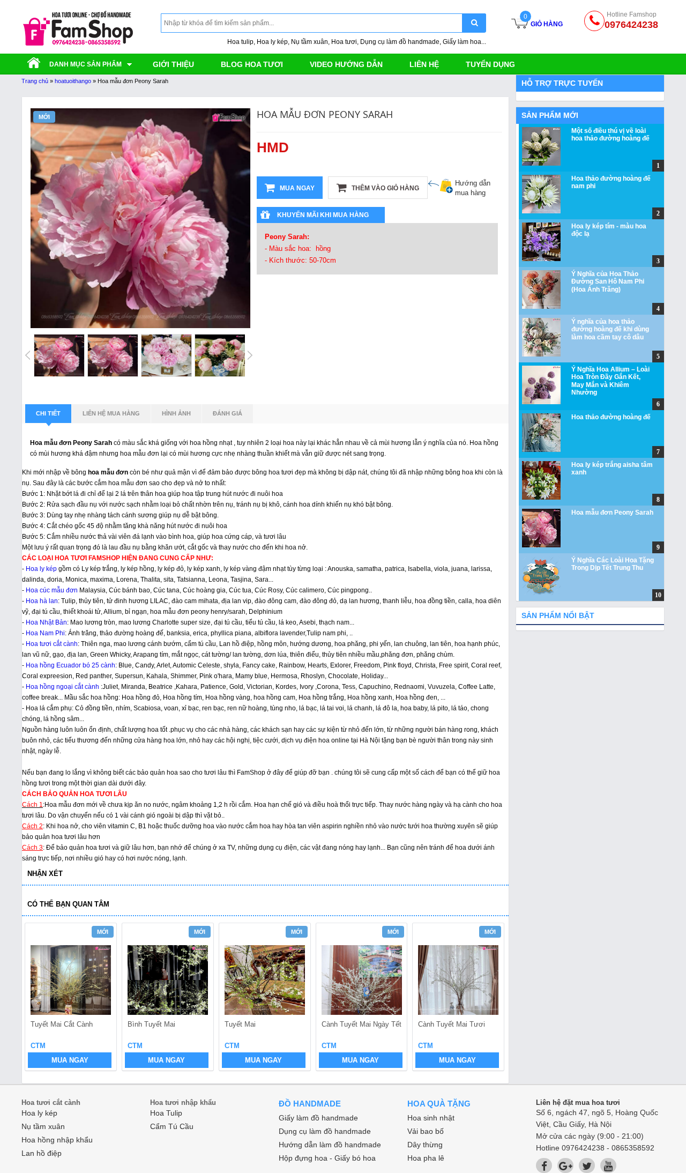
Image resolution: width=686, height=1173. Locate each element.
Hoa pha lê (425, 1158)
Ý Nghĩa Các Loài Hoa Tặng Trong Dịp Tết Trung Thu (612, 563)
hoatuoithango (73, 81)
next (491, 998)
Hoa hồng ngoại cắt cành (62, 687)
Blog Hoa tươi (252, 64)
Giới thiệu (173, 64)
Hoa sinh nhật (430, 1117)
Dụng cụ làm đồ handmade (325, 1131)
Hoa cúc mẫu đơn (52, 590)
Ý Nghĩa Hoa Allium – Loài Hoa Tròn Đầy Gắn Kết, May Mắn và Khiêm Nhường (610, 381)
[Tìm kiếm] (474, 22)
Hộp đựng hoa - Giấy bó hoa (327, 1158)
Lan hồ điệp (41, 1153)
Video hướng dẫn (346, 64)
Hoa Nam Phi (45, 633)
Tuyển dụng (490, 64)
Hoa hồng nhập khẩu (57, 1139)
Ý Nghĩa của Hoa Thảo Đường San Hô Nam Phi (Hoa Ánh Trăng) (607, 281)
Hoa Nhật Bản (46, 622)
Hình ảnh (176, 413)
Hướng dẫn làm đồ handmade (330, 1144)
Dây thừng (425, 1144)
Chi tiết (48, 413)
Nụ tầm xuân (43, 1126)
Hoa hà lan (42, 601)
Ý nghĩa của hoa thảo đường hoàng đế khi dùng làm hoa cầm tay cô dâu (610, 329)
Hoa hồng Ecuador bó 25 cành (70, 665)
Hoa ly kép (41, 569)
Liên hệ (424, 64)
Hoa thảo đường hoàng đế (611, 417)
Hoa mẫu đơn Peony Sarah (612, 512)
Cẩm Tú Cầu (171, 1126)
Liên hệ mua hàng (111, 413)
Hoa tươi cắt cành (51, 644)
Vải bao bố (425, 1131)
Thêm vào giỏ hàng (384, 188)
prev (39, 998)
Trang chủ (34, 81)
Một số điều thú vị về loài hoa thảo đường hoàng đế (610, 134)
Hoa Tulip (166, 1113)
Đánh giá (227, 413)
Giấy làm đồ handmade (318, 1117)
